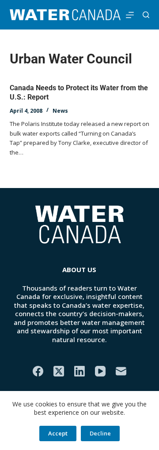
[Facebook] (38, 371)
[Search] (146, 14)
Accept (58, 433)
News (60, 110)
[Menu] (130, 15)
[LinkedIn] (79, 371)
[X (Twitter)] (58, 371)
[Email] (121, 371)
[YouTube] (100, 371)
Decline (100, 433)
